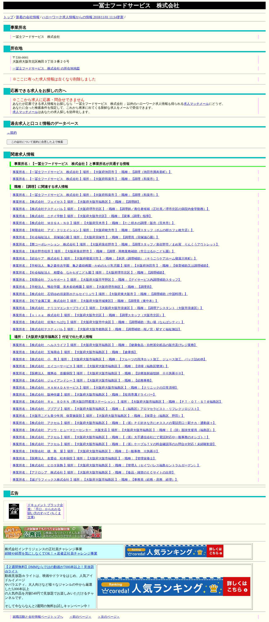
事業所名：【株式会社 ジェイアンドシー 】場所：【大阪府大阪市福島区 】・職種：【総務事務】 (83, 380)
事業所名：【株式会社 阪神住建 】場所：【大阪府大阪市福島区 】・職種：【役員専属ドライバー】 (84, 394)
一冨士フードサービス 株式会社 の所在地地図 (46, 68)
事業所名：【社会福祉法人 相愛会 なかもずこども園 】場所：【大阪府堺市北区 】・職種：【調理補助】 (89, 272)
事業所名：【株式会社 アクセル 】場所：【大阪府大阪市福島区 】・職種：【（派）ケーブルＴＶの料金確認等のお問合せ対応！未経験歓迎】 (114, 444)
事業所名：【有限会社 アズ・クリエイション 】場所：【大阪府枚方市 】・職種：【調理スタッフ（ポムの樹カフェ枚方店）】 (103, 230)
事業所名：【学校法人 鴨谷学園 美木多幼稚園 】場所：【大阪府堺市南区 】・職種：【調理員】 (83, 287)
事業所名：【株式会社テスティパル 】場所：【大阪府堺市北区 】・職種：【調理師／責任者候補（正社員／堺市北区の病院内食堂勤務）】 (111, 209)
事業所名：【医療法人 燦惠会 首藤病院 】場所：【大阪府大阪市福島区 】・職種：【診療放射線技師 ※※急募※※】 (99, 373)
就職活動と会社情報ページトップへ (38, 616)
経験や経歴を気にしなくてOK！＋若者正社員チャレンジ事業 (51, 553)
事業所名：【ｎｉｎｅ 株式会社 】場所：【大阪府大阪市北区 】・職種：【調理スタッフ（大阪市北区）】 (89, 315)
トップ (8, 17)
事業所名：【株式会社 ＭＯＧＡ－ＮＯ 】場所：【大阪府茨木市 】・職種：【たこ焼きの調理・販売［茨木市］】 (94, 223)
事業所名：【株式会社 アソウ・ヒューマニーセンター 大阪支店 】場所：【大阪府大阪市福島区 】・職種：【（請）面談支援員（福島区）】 (114, 430)
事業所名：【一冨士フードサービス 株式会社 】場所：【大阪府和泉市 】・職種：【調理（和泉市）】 (86, 179)
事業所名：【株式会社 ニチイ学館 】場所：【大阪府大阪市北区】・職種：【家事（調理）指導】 (82, 216)
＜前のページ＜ (80, 616)
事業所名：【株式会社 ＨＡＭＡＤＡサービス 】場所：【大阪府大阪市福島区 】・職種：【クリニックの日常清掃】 (95, 387)
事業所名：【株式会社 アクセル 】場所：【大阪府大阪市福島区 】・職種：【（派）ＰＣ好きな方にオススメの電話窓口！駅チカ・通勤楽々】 (114, 423)
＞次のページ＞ (109, 616)
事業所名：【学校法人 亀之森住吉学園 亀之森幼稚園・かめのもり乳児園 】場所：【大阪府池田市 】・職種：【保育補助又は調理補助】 (111, 265)
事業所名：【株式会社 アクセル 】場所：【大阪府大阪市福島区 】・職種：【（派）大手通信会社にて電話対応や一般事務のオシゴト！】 (111, 437)
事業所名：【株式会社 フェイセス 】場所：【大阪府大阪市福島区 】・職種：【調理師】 (76, 201)
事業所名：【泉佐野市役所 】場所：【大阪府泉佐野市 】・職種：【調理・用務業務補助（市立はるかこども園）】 (94, 251)
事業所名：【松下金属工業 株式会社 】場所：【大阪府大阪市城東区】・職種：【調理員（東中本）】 (85, 301)
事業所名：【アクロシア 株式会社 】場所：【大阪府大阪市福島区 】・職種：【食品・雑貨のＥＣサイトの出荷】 (94, 472)
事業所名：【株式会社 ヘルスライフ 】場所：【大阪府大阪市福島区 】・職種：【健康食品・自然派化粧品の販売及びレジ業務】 (105, 345)
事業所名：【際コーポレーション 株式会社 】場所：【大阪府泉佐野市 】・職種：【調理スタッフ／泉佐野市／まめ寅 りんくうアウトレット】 (116, 244)
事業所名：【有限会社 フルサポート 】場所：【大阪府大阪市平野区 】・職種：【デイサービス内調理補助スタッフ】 (97, 279)
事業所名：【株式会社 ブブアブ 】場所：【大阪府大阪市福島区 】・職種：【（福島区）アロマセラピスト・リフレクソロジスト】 (106, 409)
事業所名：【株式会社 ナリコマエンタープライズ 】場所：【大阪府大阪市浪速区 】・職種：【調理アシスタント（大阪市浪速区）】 (108, 308)
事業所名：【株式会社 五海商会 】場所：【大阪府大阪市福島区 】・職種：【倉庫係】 (75, 352)
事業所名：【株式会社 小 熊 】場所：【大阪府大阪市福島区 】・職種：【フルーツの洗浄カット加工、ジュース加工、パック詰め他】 (110, 359)
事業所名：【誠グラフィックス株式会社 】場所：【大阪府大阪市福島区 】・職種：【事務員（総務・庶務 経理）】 (95, 479)
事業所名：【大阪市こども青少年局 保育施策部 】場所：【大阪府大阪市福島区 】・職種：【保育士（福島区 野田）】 (99, 415)
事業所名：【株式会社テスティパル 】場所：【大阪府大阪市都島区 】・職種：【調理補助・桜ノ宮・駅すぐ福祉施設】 (97, 329)
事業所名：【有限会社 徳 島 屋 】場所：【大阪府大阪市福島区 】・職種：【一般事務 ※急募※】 (86, 451)
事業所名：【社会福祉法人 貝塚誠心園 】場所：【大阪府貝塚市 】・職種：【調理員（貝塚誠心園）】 (86, 237)
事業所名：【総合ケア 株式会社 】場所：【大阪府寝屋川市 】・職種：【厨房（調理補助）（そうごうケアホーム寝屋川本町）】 (105, 258)
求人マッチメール (196, 103)
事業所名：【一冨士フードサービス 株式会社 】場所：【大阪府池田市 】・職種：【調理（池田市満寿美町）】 (92, 172)
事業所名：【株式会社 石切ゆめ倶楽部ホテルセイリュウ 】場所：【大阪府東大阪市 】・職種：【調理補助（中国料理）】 (100, 294)
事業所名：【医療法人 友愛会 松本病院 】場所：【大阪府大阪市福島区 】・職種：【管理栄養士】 (84, 458)
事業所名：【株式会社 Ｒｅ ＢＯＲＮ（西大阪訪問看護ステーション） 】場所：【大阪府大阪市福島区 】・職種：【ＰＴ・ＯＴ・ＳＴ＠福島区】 (117, 401)
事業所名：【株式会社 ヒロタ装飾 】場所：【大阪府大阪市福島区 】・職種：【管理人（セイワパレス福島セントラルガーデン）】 (106, 465)
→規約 (12, 132)
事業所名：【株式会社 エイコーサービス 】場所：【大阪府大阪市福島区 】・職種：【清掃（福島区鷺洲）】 (91, 366)
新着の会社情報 (28, 17)
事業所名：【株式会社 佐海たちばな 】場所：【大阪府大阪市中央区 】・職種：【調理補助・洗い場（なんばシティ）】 (99, 322)
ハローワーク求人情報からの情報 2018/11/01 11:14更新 (83, 17)
